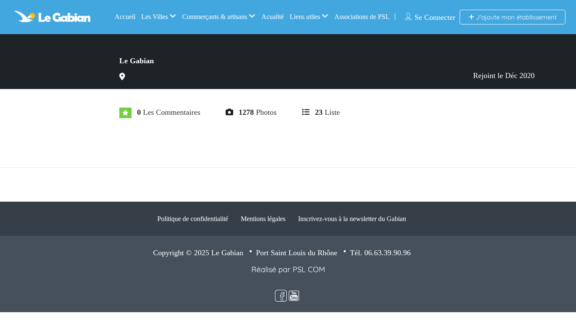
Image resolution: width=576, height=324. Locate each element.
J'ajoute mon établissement (515, 17)
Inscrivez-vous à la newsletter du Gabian (352, 218)
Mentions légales (263, 218)
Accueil (125, 16)
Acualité (272, 16)
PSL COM (309, 269)
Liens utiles (305, 16)
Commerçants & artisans (214, 16)
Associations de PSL (362, 16)
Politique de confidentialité (192, 218)
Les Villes (154, 16)
